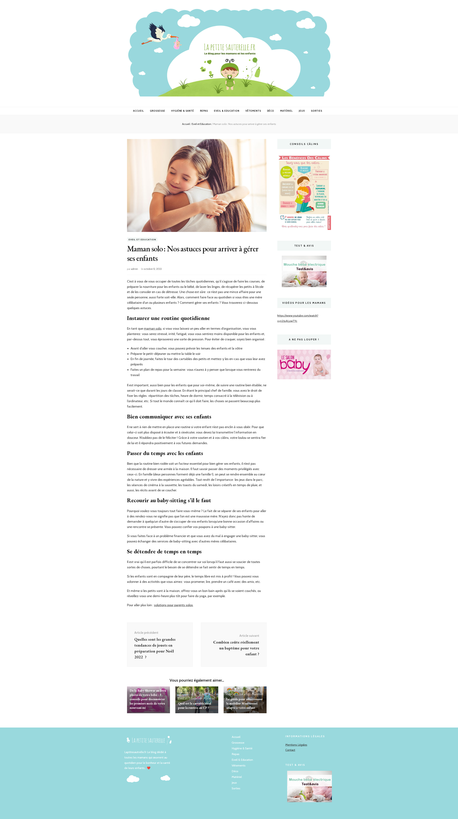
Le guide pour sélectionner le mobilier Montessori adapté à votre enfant (244, 703)
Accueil (138, 110)
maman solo (152, 329)
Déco (270, 110)
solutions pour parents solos (173, 605)
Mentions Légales (296, 744)
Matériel (286, 110)
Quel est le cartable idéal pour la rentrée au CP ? (194, 705)
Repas (204, 110)
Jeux (302, 110)
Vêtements (253, 110)
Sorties (316, 110)
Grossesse (157, 110)
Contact (290, 750)
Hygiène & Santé (182, 110)
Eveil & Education (226, 110)
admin (134, 268)
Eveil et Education (142, 239)
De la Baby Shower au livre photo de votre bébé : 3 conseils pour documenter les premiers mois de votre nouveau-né (148, 699)
